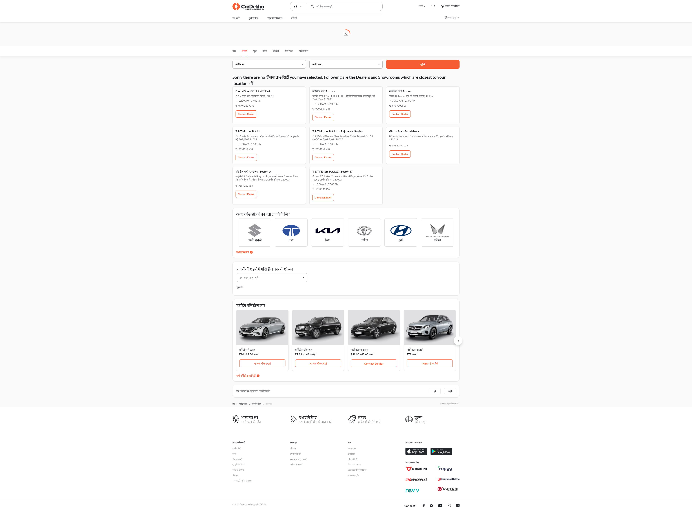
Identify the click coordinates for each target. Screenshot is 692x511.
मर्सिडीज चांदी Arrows (323, 91)
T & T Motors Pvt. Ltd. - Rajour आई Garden (337, 131)
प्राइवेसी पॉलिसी (238, 464)
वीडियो (276, 50)
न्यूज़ (255, 50)
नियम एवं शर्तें (237, 459)
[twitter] (431, 506)
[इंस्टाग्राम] (449, 506)
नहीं (450, 391)
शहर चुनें (452, 17)
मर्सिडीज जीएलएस (303, 349)
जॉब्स (234, 453)
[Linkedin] (458, 506)
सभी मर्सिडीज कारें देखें (246, 375)
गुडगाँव (240, 287)
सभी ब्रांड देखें (242, 252)
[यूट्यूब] (440, 506)
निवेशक (235, 475)
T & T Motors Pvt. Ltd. (249, 131)
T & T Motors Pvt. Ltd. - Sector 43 (332, 171)
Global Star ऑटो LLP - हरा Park (253, 91)
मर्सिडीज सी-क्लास (359, 349)
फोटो (265, 50)
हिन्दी (421, 6)
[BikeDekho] (416, 468)
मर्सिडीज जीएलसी (415, 349)
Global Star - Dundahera (404, 131)
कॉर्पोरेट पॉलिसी (238, 470)
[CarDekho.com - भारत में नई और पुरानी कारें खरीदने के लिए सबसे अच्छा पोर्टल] (248, 6)
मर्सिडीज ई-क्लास (247, 349)
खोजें (422, 64)
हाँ (435, 391)
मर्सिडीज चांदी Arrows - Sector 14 (254, 171)
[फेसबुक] (424, 506)
